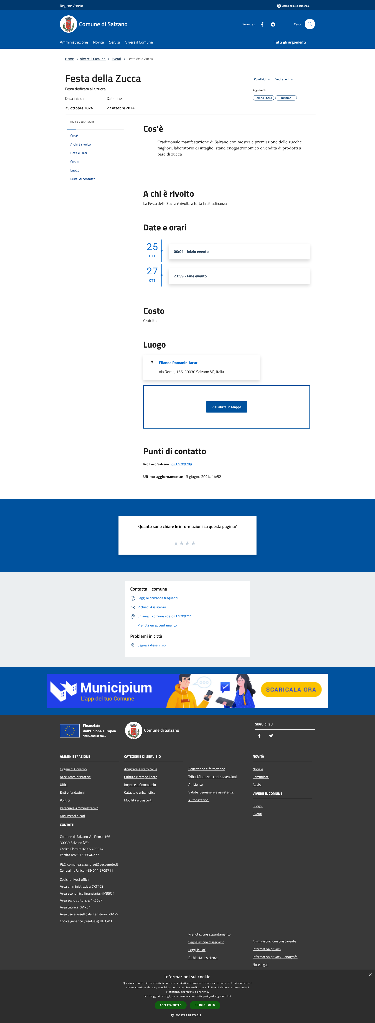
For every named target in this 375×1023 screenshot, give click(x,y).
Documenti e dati (72, 815)
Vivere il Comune (93, 58)
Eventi (116, 58)
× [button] (370, 975)
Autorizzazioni (198, 800)
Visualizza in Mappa (227, 407)
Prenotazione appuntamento (209, 934)
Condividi (260, 79)
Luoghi (258, 806)
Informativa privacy (267, 949)
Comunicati (261, 776)
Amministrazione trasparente (274, 941)
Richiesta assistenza (203, 957)
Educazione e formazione (206, 768)
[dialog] (187, 996)
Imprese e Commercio (140, 784)
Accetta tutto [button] (171, 1005)
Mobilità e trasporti (138, 800)
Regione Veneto (71, 5)
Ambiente (195, 784)
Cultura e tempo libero (140, 776)
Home (69, 58)
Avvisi (257, 784)
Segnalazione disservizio (206, 942)
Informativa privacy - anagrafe (275, 956)
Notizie (258, 769)
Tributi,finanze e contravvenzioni (212, 776)
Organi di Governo (73, 769)
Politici (65, 800)
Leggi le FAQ (197, 949)
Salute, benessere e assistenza (211, 792)
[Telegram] (271, 24)
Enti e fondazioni (72, 792)
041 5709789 (181, 464)
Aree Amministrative (75, 776)
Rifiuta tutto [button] (205, 1005)
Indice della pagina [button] (82, 122)
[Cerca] (310, 24)
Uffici (63, 784)
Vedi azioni (282, 79)
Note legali (260, 964)
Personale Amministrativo (79, 808)
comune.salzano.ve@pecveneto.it (92, 864)
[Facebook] (260, 24)
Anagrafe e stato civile (140, 769)
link (229, 996)
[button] (187, 1015)
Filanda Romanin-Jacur (178, 363)
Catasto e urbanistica (139, 792)
